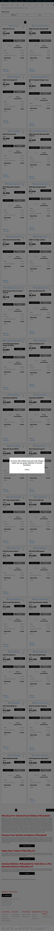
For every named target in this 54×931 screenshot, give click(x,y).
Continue (27, 469)
